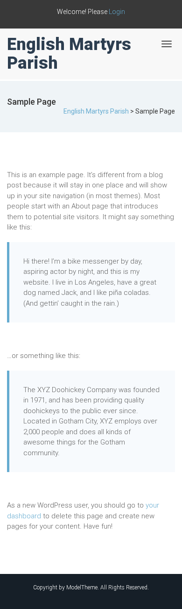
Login (117, 11)
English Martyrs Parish (69, 54)
